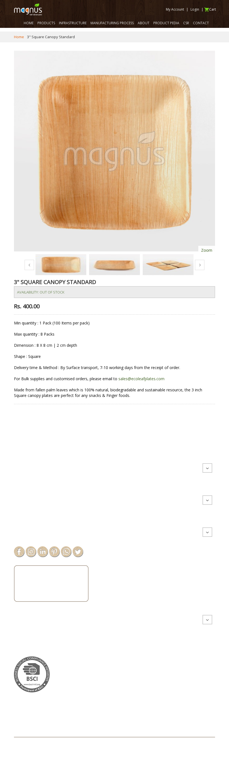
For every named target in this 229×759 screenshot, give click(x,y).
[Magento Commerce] (28, 9)
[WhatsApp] (66, 551)
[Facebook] (19, 551)
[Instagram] (31, 551)
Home (19, 36)
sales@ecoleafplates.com (141, 378)
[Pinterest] (54, 551)
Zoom (206, 250)
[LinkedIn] (42, 551)
